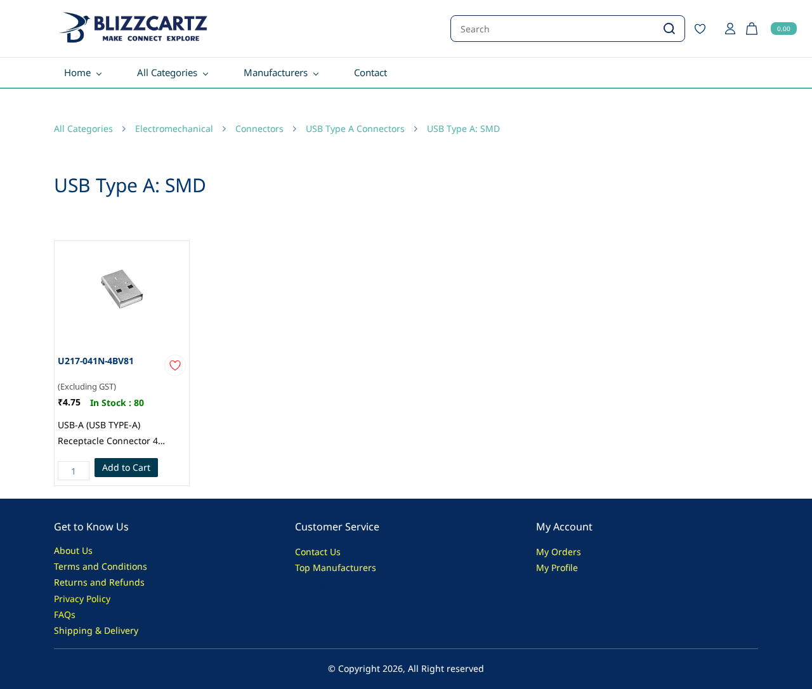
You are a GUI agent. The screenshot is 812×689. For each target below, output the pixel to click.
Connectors (259, 128)
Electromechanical (174, 128)
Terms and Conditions (100, 566)
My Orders (558, 552)
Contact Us (318, 552)
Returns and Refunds (99, 582)
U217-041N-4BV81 (96, 361)
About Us (73, 550)
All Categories (83, 128)
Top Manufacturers (335, 567)
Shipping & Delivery (96, 630)
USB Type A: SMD (463, 128)
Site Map (313, 583)
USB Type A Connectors (355, 128)
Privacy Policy (82, 599)
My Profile (557, 567)
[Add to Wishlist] (175, 365)
